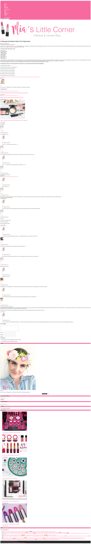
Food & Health (6, 13)
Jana (1, 303)
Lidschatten (37, 76)
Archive (1, 529)
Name (1, 332)
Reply (1, 128)
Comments (2, 77)
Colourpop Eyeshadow (16, 76)
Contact (3, 15)
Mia (2, 78)
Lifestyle (3, 8)
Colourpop (14, 46)
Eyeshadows (34, 76)
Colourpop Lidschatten (28, 76)
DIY (5, 11)
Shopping (5, 14)
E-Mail (1, 334)
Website (1, 336)
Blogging (5, 10)
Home (3, 1)
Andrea (1, 242)
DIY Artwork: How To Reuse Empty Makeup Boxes (10, 501)
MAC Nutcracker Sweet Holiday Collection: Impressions (11, 432)
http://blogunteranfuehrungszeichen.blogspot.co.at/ (10, 176)
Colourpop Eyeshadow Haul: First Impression (9, 478)
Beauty (3, 2)
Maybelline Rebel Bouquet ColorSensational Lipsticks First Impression (14, 92)
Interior (5, 12)
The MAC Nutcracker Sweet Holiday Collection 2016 (10, 455)
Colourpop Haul (22, 76)
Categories (2, 408)
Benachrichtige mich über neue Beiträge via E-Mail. (9, 341)
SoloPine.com (23, 542)
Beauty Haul (2, 76)
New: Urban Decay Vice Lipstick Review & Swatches (10, 524)
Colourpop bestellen (10, 76)
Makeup (5, 3)
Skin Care (5, 5)
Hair (4, 6)
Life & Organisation (7, 9)
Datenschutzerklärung (7, 17)
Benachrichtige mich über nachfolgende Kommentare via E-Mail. (11, 339)
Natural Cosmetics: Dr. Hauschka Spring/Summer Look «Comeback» (13, 120)
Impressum (4, 16)
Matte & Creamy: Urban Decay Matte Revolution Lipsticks (11, 97)
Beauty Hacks (6, 7)
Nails (5, 4)
